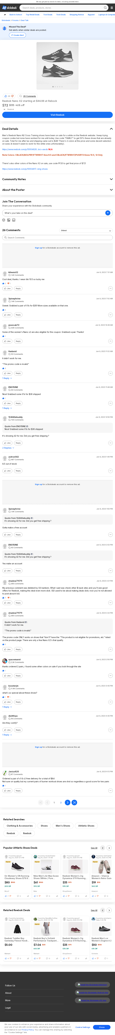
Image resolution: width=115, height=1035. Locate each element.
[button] (12, 96)
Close (101, 1027)
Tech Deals (61, 15)
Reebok (11, 833)
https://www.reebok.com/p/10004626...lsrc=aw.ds (25, 149)
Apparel (91, 15)
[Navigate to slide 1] (53, 87)
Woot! (6, 891)
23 (9, 96)
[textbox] (53, 213)
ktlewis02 (13, 272)
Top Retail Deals (32, 15)
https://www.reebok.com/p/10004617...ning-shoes (25, 169)
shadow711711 (15, 581)
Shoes (44, 825)
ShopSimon (67, 891)
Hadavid (12, 351)
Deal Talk (24, 20)
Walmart (7, 953)
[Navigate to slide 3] (57, 87)
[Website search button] (105, 8)
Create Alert (18, 35)
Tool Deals (47, 15)
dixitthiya (13, 716)
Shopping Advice (77, 15)
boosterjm (13, 686)
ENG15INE (13, 387)
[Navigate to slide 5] (62, 87)
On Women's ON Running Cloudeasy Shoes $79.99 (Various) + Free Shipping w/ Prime (16, 877)
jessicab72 (13, 325)
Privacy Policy (28, 1030)
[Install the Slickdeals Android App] (92, 992)
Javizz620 (13, 771)
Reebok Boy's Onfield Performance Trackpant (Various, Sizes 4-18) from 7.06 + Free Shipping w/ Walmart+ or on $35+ (46, 939)
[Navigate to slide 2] (55, 87)
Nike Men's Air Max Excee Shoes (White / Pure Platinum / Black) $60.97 (46, 877)
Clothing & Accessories (20, 825)
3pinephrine (14, 299)
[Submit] (5, 237)
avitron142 (13, 457)
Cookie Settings (82, 1027)
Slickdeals (6, 20)
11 (37, 896)
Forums (15, 20)
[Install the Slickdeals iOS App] (92, 1000)
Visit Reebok (57, 114)
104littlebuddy (15, 417)
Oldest (64, 230)
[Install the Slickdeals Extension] (92, 984)
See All (94, 848)
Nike (35, 891)
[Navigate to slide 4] (60, 87)
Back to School (16, 15)
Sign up (38, 248)
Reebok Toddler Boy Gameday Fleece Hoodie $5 (16, 939)
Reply (18, 288)
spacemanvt (14, 659)
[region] (57, 1028)
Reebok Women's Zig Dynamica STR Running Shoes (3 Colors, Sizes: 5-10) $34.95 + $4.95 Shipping (75, 877)
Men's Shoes (63, 825)
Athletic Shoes (86, 825)
